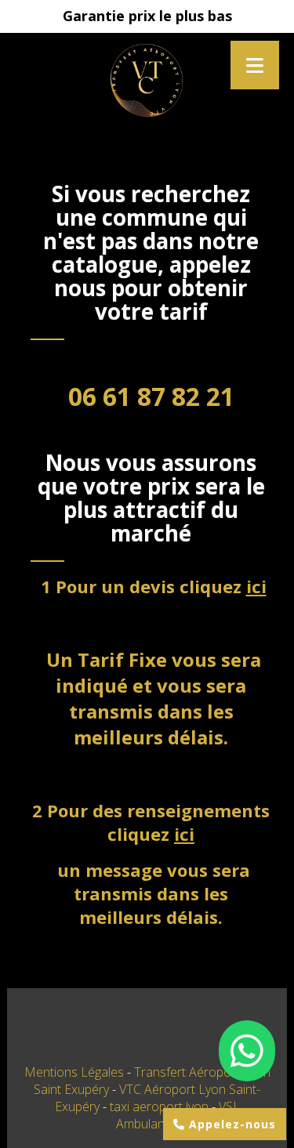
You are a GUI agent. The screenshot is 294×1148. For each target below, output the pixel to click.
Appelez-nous (230, 1124)
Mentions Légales (74, 1072)
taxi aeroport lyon (161, 1106)
